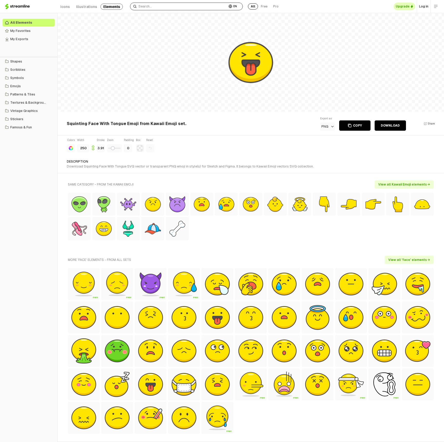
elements (111, 7)
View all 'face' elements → (409, 260)
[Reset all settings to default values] (150, 148)
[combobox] (178, 6)
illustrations (86, 7)
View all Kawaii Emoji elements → (404, 184)
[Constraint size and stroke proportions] (93, 145)
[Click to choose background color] (140, 148)
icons (65, 7)
